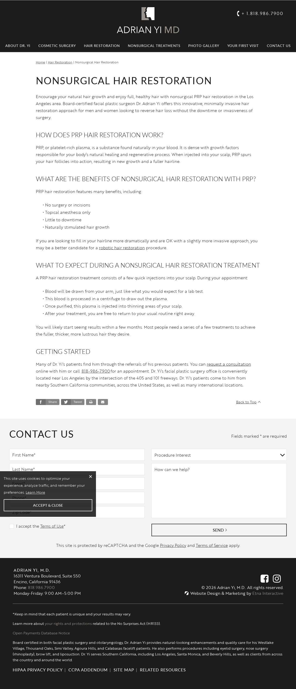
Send (218, 530)
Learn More (35, 492)
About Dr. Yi (17, 45)
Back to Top (246, 402)
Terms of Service (212, 545)
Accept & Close (48, 505)
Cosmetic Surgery (57, 45)
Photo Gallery (203, 45)
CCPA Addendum (88, 670)
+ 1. (262, 13)
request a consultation (229, 364)
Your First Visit (243, 45)
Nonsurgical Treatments (154, 45)
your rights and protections (68, 623)
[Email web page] (103, 402)
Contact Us (279, 45)
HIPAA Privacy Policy (38, 670)
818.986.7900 (41, 587)
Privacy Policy (173, 545)
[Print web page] (91, 402)
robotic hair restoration (122, 248)
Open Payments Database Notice (41, 633)
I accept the (27, 526)
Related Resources (163, 670)
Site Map (124, 670)
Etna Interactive (267, 593)
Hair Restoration (102, 45)
